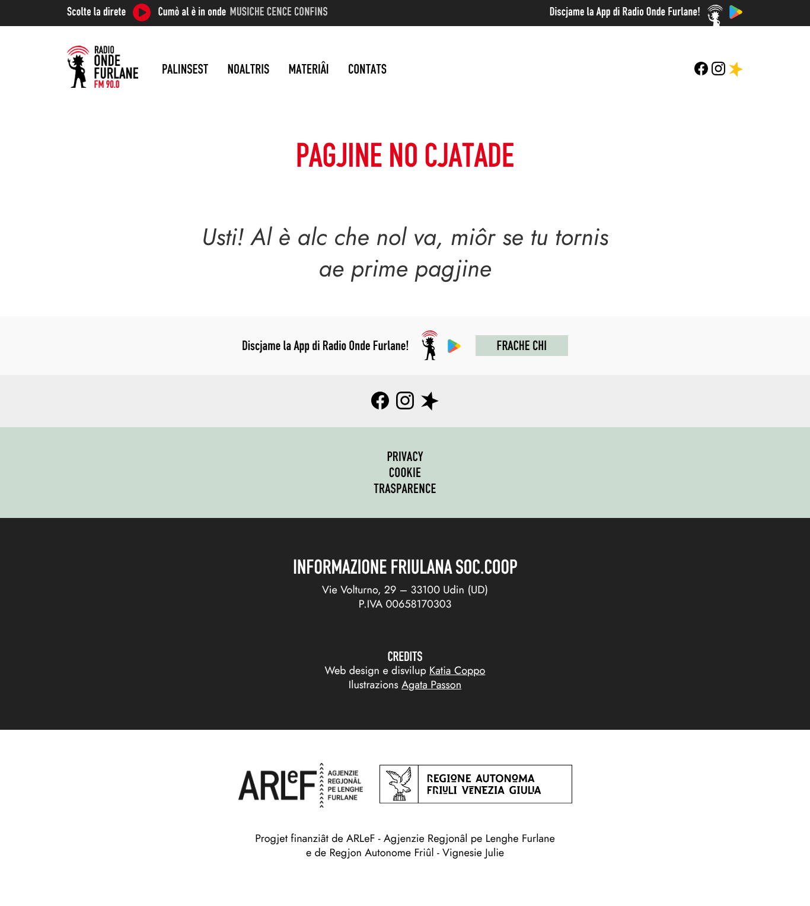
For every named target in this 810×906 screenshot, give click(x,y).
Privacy (405, 456)
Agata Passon (431, 684)
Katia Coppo (457, 670)
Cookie (405, 472)
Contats (367, 69)
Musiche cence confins (279, 12)
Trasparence (405, 488)
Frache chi (522, 345)
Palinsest (185, 69)
